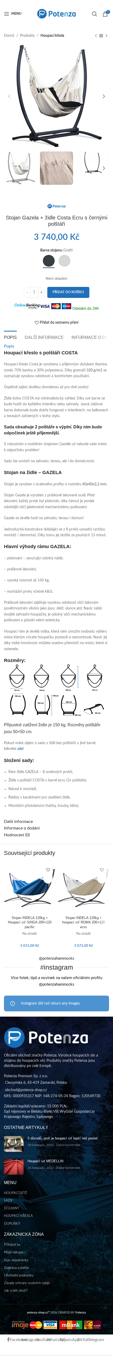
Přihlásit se (12, 1245)
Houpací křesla (52, 36)
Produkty (27, 36)
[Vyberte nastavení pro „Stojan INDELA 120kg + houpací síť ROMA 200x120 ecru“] (101, 879)
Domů (9, 36)
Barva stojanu (51, 250)
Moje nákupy (13, 1252)
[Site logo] (56, 13)
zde (20, 749)
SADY (8, 1200)
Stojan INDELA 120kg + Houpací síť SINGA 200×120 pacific (30, 922)
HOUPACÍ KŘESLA (18, 1216)
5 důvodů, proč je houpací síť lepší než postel (62, 1138)
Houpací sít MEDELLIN (45, 1161)
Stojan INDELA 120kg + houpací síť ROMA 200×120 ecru (83, 922)
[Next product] (106, 35)
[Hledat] (94, 14)
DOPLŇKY (12, 1224)
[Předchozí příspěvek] (96, 35)
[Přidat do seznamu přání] (48, 869)
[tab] (10, 337)
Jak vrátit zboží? (16, 1290)
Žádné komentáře (68, 1145)
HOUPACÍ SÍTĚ (15, 1193)
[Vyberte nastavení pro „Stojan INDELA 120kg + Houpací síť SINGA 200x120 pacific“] (48, 879)
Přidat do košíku (68, 292)
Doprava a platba (16, 1268)
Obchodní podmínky (19, 1275)
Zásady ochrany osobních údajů (27, 1283)
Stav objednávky (16, 1260)
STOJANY (11, 1208)
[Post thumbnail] (14, 1144)
